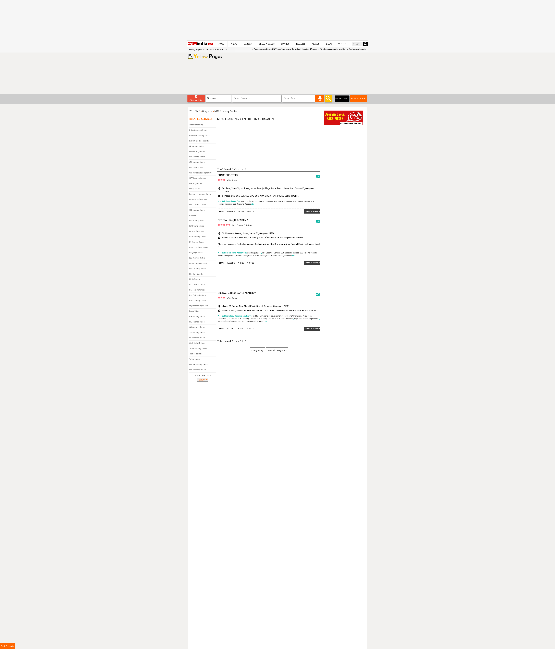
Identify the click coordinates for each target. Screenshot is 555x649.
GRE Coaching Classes (197, 210)
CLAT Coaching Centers (197, 178)
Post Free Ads (358, 98)
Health (300, 43)
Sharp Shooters (228, 175)
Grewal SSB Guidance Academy (237, 293)
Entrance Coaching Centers (198, 199)
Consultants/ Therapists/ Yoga (294, 316)
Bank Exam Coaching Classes (199, 136)
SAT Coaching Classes (197, 327)
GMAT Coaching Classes (198, 205)
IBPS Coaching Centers (197, 231)
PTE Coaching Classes (197, 317)
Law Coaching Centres (197, 258)
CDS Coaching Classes (197, 162)
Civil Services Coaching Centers (200, 173)
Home (221, 43)
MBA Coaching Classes (197, 269)
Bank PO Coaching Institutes (199, 141)
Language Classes (196, 253)
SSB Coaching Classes (197, 332)
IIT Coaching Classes (196, 242)
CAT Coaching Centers (197, 151)
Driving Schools (194, 189)
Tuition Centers (194, 359)
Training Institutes (195, 354)
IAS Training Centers (196, 226)
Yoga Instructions (301, 319)
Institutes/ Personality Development (267, 316)
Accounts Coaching (196, 125)
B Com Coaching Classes (198, 130)
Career (248, 43)
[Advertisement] (277, 20)
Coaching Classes (195, 183)
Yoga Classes (314, 319)
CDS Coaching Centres (197, 157)
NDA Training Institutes (197, 295)
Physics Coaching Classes (198, 306)
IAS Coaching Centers (196, 221)
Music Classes (194, 279)
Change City (257, 350)
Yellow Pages (267, 43)
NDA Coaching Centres (197, 285)
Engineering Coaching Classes (200, 194)
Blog (329, 43)
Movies (285, 43)
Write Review (232, 180)
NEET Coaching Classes (197, 301)
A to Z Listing (203, 375)
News (234, 43)
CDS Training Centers (196, 168)
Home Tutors (193, 215)
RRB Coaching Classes (197, 322)
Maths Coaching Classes (198, 263)
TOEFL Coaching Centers (198, 349)
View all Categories (277, 350)
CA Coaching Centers (196, 146)
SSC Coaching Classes (197, 338)
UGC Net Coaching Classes (198, 364)
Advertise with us (218, 49)
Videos (315, 43)
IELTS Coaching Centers (197, 237)
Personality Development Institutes (250, 321)
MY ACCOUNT (342, 98)
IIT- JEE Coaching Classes (198, 247)
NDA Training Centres (197, 290)
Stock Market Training (197, 343)
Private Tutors (194, 311)
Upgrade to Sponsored (312, 211)
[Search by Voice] (319, 98)
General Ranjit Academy (233, 220)
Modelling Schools (196, 274)
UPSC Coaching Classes (197, 370)
